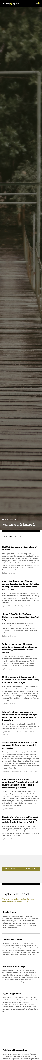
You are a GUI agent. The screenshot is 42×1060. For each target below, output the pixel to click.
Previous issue (11, 868)
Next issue (30, 868)
